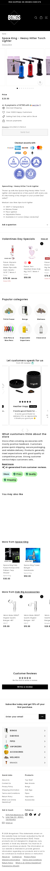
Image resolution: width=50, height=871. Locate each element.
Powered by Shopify (10, 866)
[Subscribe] (42, 716)
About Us (5, 780)
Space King (7, 44)
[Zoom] (40, 82)
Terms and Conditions (11, 793)
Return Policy (7, 796)
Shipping (5, 127)
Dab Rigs (28, 790)
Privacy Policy (7, 787)
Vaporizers (29, 796)
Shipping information (10, 790)
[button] (25, 105)
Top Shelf (29, 780)
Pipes (27, 793)
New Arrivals (30, 783)
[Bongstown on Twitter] (35, 814)
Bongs (27, 787)
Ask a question (9, 224)
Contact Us (6, 783)
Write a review (25, 686)
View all (44, 239)
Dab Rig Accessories (27, 591)
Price (4, 94)
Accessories (30, 800)
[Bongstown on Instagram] (26, 814)
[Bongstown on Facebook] (30, 814)
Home (4, 34)
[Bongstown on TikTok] (39, 814)
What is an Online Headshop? (9, 801)
